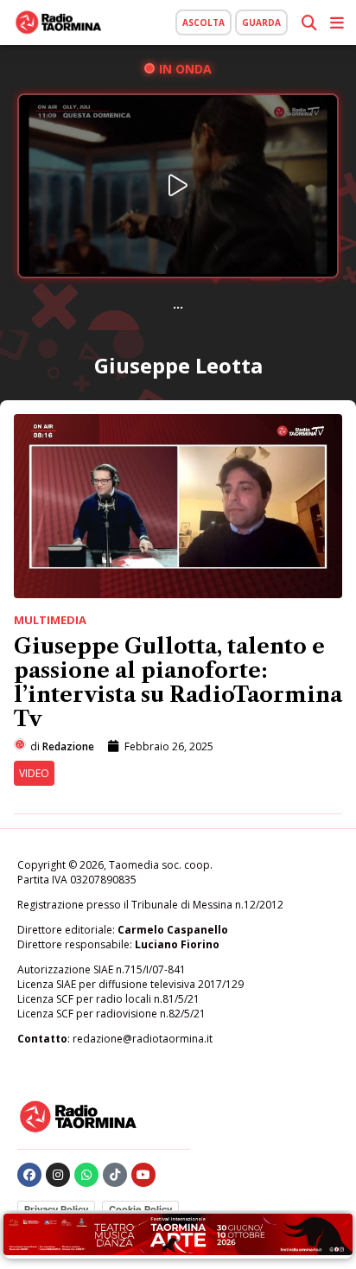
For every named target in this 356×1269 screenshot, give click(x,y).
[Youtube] (143, 1175)
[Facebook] (29, 1175)
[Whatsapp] (86, 1175)
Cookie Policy (140, 1209)
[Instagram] (58, 1175)
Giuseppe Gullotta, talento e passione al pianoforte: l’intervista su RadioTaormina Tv (178, 682)
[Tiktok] (115, 1175)
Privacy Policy (56, 1209)
